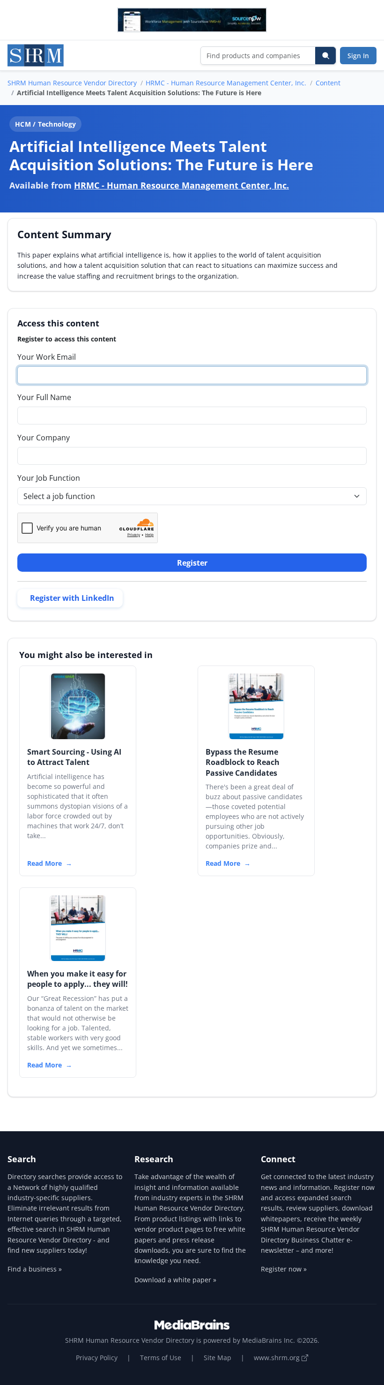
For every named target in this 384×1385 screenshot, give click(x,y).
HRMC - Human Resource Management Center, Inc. (226, 82)
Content (328, 82)
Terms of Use (160, 1357)
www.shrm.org (278, 1357)
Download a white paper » (175, 1279)
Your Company (43, 437)
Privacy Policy (97, 1357)
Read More (44, 863)
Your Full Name (44, 397)
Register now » (284, 1268)
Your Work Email (46, 357)
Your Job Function (48, 478)
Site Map (217, 1357)
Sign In (358, 55)
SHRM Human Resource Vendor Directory (72, 82)
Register (192, 563)
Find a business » (34, 1268)
